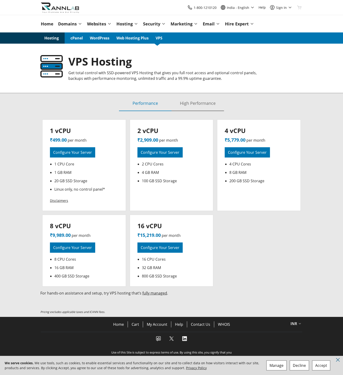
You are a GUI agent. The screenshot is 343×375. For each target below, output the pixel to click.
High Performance (198, 103)
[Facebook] (158, 340)
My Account (157, 324)
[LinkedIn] (184, 340)
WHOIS (224, 324)
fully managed (154, 293)
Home (118, 324)
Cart (135, 324)
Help (179, 324)
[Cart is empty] (299, 7)
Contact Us (200, 324)
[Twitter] (171, 340)
